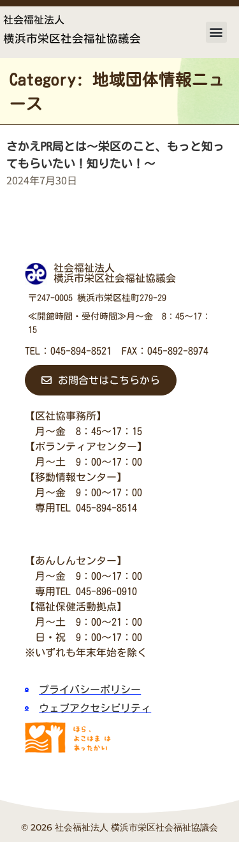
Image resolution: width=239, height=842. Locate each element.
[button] (216, 32)
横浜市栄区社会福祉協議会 (72, 38)
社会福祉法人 (33, 20)
